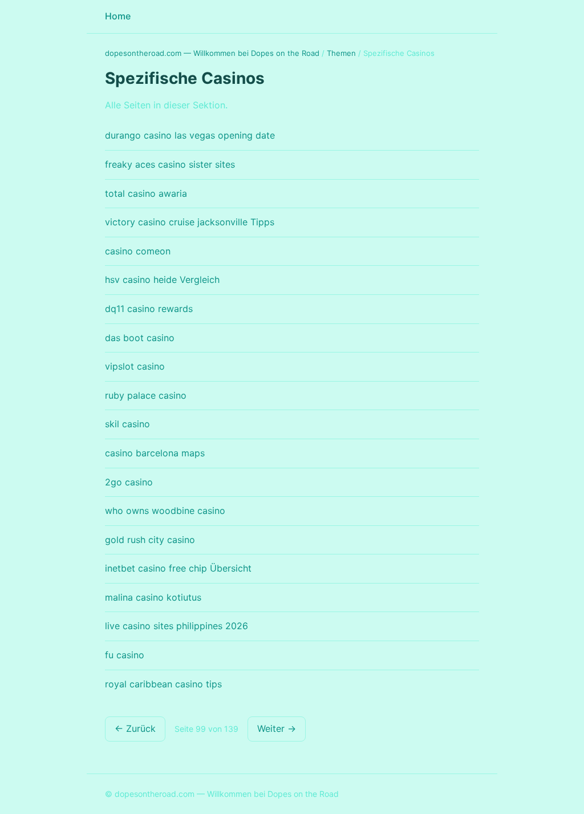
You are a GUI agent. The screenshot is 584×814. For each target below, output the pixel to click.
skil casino (127, 424)
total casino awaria (146, 193)
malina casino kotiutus (153, 597)
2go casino (129, 482)
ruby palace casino (145, 395)
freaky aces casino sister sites (170, 164)
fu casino (124, 655)
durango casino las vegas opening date (190, 135)
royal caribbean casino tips (163, 684)
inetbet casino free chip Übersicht (178, 568)
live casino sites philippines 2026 (176, 625)
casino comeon (138, 251)
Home (118, 16)
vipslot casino (135, 366)
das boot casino (140, 337)
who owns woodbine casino (165, 510)
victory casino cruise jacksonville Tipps (189, 222)
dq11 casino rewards (149, 308)
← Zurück (135, 728)
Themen (341, 53)
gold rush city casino (150, 539)
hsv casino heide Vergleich (162, 279)
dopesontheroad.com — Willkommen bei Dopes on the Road (212, 53)
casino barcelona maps (155, 453)
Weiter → (276, 728)
